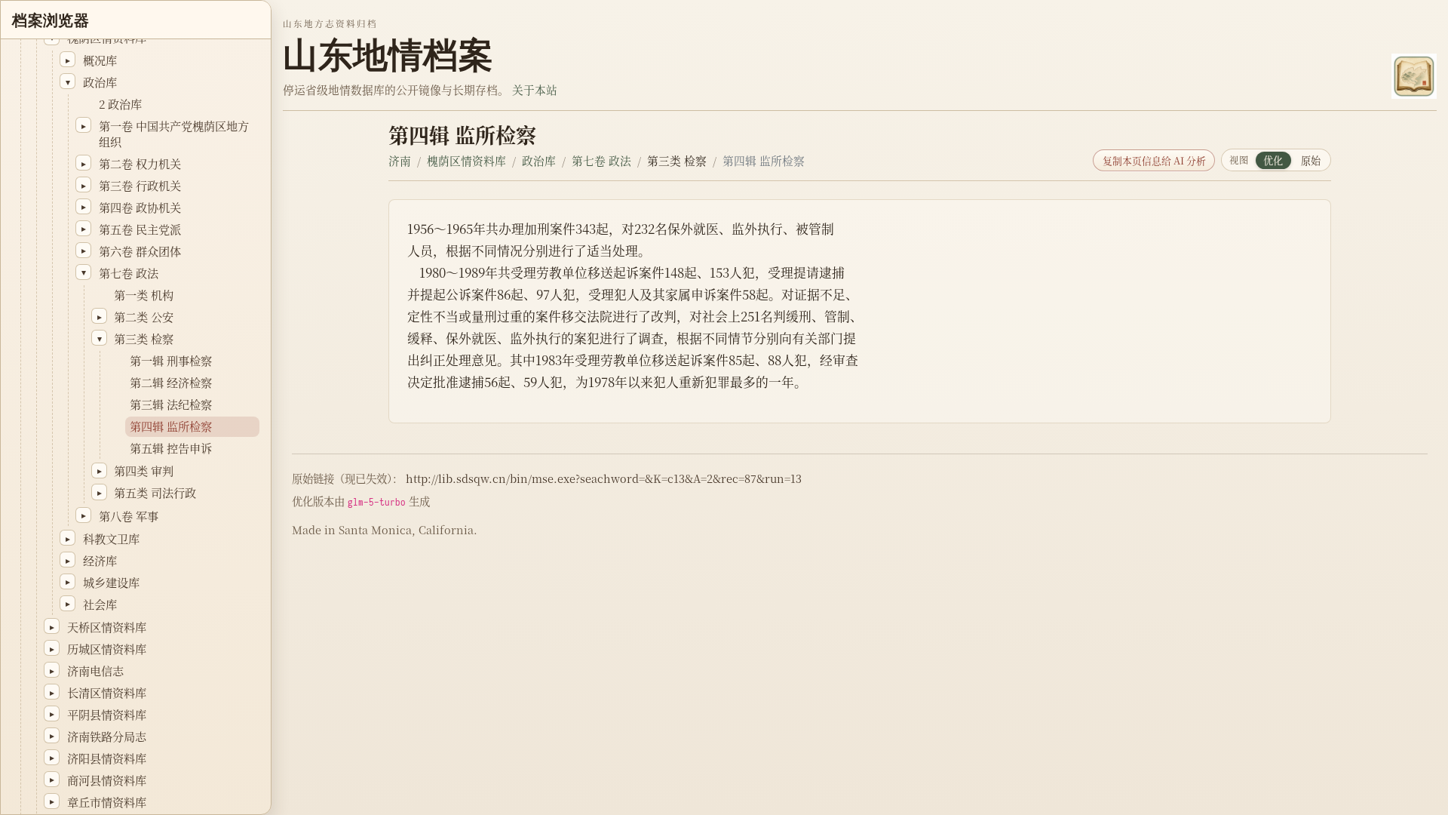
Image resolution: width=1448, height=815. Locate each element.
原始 (1311, 160)
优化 (1273, 160)
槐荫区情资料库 (466, 160)
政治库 (539, 160)
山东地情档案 (388, 55)
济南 (399, 160)
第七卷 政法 (601, 160)
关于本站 (534, 89)
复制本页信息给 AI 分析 (1154, 160)
